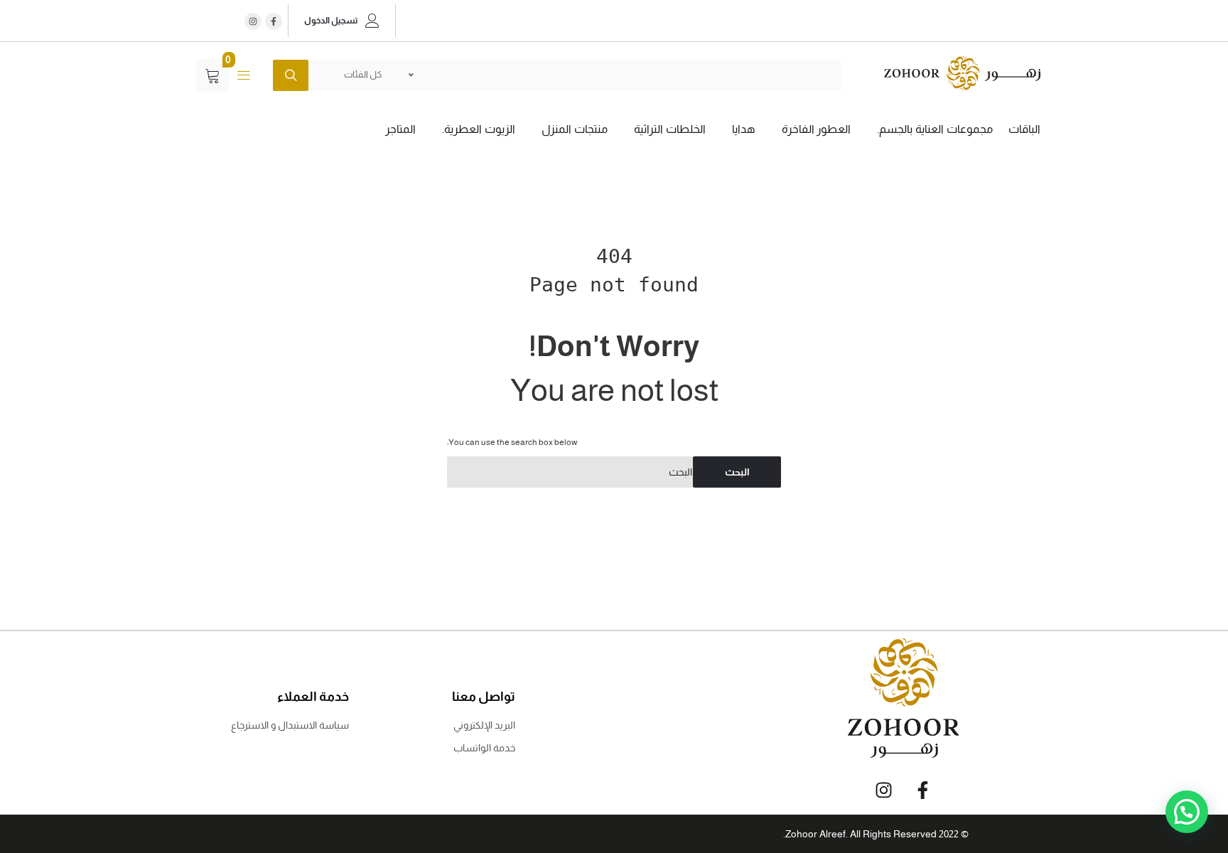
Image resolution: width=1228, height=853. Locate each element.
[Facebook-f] (922, 790)
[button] (1186, 811)
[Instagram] (253, 21)
